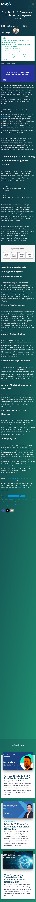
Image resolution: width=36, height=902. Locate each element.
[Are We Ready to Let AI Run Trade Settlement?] (18, 762)
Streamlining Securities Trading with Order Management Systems (15, 41)
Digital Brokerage (13, 496)
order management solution (9, 502)
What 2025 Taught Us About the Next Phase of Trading (16, 826)
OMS (23, 496)
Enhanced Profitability (10, 47)
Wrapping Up (6, 59)
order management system (25, 502)
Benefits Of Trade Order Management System (16, 45)
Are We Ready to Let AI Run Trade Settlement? (17, 777)
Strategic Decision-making (12, 51)
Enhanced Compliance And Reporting (15, 57)
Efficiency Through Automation (13, 53)
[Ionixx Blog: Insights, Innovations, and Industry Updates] (7, 4)
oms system (17, 499)
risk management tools (8, 505)
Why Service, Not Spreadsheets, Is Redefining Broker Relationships (14, 878)
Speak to (21, 488)
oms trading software (28, 499)
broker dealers (9, 499)
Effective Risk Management (12, 49)
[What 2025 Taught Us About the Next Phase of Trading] (18, 811)
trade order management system (24, 505)
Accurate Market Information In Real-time (16, 55)
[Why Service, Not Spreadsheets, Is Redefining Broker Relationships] (18, 861)
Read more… (8, 794)
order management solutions (15, 478)
